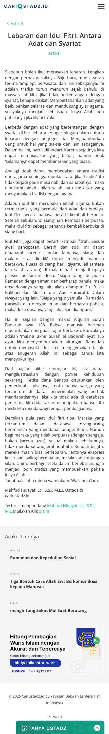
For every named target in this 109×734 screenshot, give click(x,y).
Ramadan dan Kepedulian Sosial (43, 558)
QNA (14, 603)
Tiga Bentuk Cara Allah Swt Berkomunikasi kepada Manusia (53, 584)
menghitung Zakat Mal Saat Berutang (48, 610)
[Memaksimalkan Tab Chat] (60, 727)
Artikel (17, 23)
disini (44, 511)
